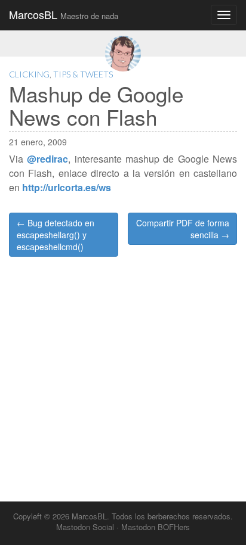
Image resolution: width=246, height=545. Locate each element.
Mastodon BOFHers (155, 526)
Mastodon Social (85, 526)
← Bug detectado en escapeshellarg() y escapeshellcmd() (55, 235)
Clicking (29, 74)
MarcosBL (63, 14)
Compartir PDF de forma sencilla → (182, 229)
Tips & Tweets (83, 74)
